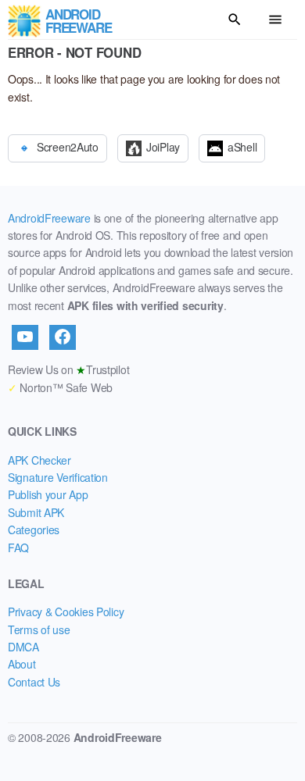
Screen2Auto (68, 146)
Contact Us (34, 682)
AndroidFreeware (49, 218)
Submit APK (36, 512)
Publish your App (48, 494)
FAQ (18, 547)
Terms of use (39, 629)
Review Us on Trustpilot (68, 369)
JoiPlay (163, 146)
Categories (33, 529)
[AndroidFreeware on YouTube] (25, 337)
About (22, 664)
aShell (242, 146)
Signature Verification (58, 477)
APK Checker (39, 460)
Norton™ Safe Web (60, 387)
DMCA (23, 646)
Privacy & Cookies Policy (66, 611)
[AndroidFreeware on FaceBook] (62, 337)
